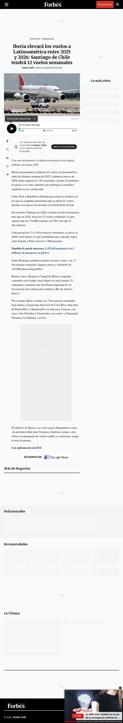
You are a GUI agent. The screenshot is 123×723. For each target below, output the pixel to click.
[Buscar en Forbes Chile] (117, 4)
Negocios (48, 39)
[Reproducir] (12, 129)
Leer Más (77, 716)
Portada (35, 39)
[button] (120, 687)
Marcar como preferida (64, 147)
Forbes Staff (27, 67)
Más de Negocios (17, 468)
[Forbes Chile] (53, 4)
